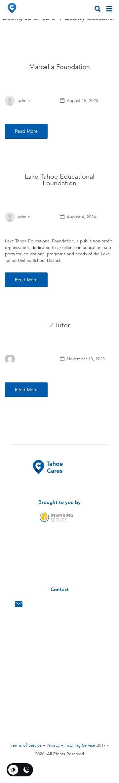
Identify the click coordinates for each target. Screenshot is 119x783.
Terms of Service (26, 745)
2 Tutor (59, 325)
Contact (18, 606)
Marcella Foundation (59, 67)
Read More (26, 131)
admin (24, 100)
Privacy (53, 745)
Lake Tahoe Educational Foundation (60, 179)
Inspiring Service (79, 745)
